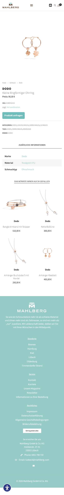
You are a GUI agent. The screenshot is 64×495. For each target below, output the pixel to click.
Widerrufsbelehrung (32, 424)
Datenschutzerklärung (32, 415)
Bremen (32, 344)
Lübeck (32, 357)
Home (4, 83)
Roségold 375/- (29, 163)
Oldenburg (32, 361)
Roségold (27, 129)
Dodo (20, 83)
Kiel (32, 353)
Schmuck (13, 83)
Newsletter (32, 392)
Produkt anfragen (13, 115)
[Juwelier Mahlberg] (10, 6)
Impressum (32, 411)
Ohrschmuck (34, 125)
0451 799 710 (37, 455)
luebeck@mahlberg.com (37, 459)
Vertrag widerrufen (32, 431)
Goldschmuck (23, 125)
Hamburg (32, 348)
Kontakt (32, 380)
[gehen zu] (55, 5)
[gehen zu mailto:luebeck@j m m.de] (33, 466)
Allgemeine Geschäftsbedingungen (32, 420)
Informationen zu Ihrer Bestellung (32, 397)
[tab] (32, 145)
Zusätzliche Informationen (32, 145)
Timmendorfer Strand (32, 365)
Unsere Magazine (32, 388)
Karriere (32, 384)
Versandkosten (13, 107)
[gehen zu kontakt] (50, 5)
